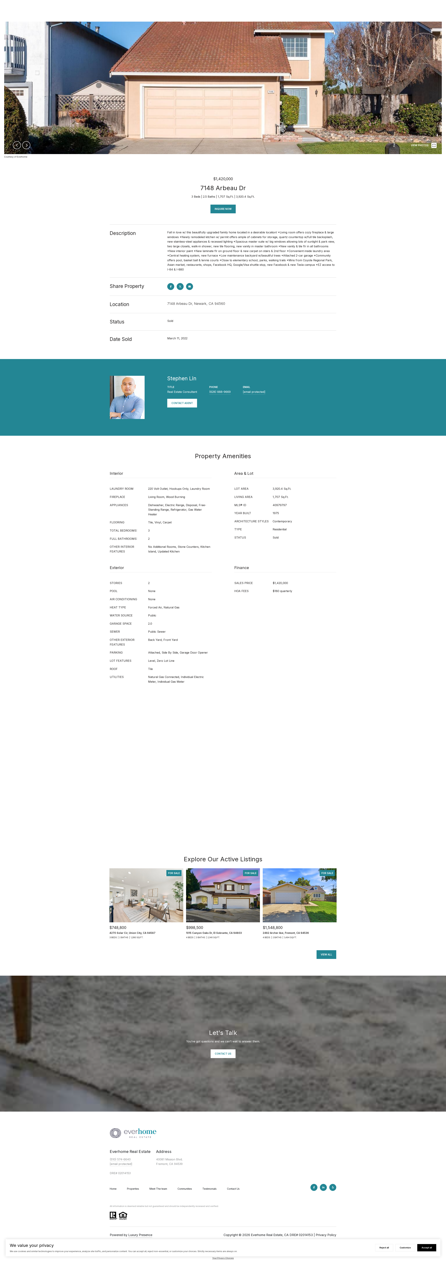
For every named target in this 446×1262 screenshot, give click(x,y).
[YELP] (332, 1187)
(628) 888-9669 (220, 392)
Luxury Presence (140, 1235)
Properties (133, 1188)
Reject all (384, 1247)
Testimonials (209, 1188)
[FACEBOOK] (313, 1187)
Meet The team (158, 1188)
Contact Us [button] (223, 1053)
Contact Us (233, 1188)
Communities (185, 1188)
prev (17, 145)
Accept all (427, 1247)
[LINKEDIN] (323, 1187)
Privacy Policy (326, 1235)
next (26, 145)
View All (326, 954)
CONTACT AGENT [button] (182, 403)
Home (113, 1188)
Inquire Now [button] (223, 208)
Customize (405, 1247)
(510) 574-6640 (120, 1159)
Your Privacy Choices (223, 1258)
